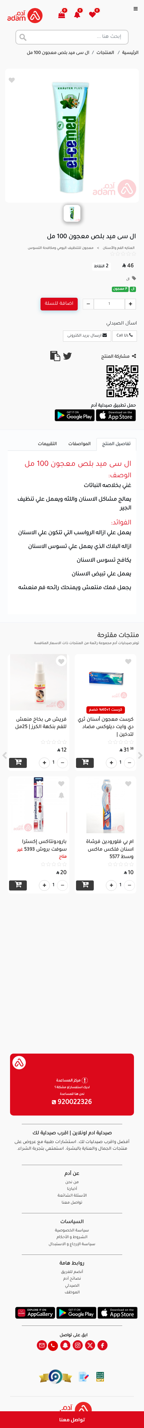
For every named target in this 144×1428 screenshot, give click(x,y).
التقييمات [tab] (47, 444)
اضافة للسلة (59, 304)
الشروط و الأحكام (72, 1237)
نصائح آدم (72, 1279)
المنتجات (105, 53)
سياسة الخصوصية (72, 1231)
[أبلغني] (61, 795)
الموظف (72, 1293)
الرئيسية (130, 53)
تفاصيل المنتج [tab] (116, 444)
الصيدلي (72, 1286)
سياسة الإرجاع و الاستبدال (72, 1244)
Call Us (123, 336)
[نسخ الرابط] (55, 359)
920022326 (74, 1102)
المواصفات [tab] (79, 444)
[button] (81, 15)
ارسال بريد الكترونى (84, 336)
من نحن (72, 1183)
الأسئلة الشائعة (72, 1196)
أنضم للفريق (72, 1272)
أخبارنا (72, 1189)
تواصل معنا (72, 1419)
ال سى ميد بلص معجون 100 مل (58, 53)
